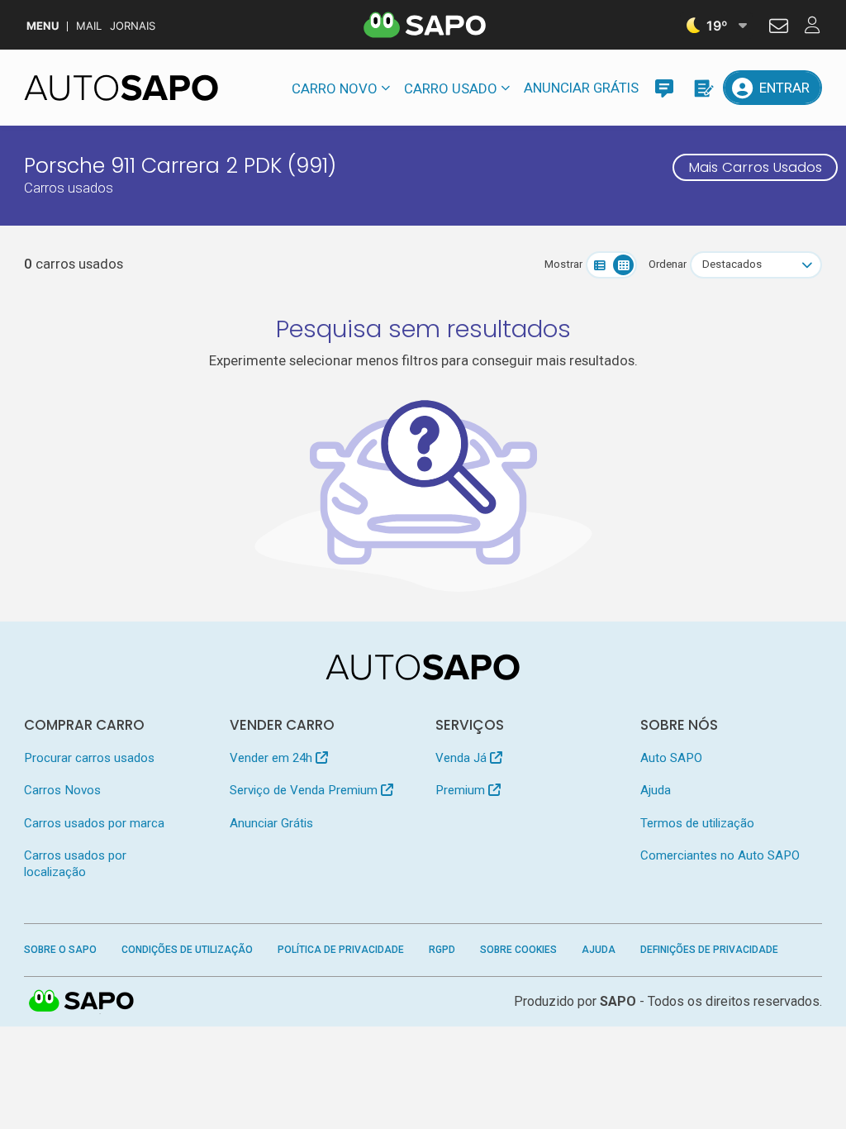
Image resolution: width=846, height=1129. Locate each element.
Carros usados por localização (75, 863)
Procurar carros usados (89, 757)
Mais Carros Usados (755, 167)
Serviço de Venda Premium (305, 790)
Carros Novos (62, 790)
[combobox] (756, 265)
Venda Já (462, 757)
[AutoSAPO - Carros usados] (121, 87)
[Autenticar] (778, 28)
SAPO (82, 1002)
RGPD (442, 949)
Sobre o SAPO (60, 949)
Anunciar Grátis (581, 87)
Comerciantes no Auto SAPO (720, 855)
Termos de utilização (697, 823)
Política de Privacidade (341, 949)
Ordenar (668, 264)
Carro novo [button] (335, 88)
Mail (89, 26)
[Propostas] (702, 87)
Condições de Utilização (187, 949)
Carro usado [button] (450, 88)
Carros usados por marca (94, 823)
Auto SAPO (671, 757)
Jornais (132, 26)
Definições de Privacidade (709, 949)
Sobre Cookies (518, 949)
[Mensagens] (664, 87)
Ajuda (655, 790)
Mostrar (563, 264)
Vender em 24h (273, 757)
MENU (42, 26)
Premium (461, 790)
